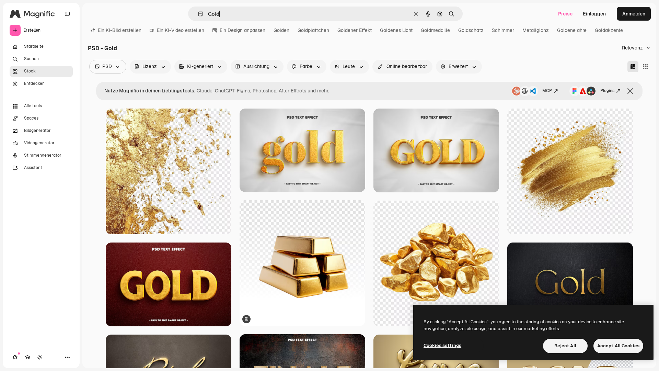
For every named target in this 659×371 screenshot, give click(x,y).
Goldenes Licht (396, 30)
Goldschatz (471, 30)
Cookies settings (442, 345)
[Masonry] (632, 66)
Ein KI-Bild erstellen (119, 30)
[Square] (645, 66)
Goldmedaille (435, 30)
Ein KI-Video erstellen (180, 30)
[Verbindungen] (15, 357)
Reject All (565, 346)
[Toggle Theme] (39, 357)
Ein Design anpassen (242, 30)
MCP (547, 90)
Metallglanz (535, 30)
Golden (281, 30)
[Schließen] (630, 91)
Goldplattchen (313, 30)
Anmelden (633, 14)
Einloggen (594, 14)
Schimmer (503, 30)
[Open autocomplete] (197, 13)
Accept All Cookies (618, 346)
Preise (565, 14)
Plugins (607, 90)
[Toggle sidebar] (67, 13)
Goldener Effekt (354, 30)
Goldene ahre (572, 30)
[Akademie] (27, 357)
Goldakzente (609, 30)
